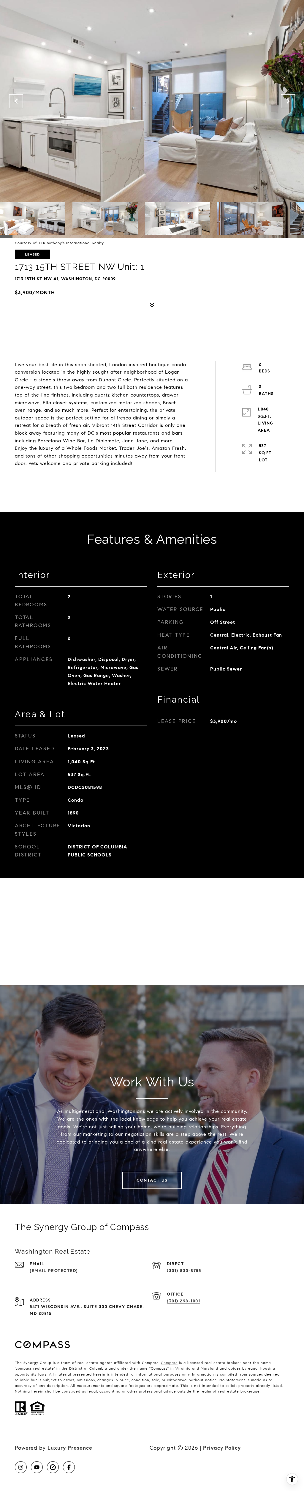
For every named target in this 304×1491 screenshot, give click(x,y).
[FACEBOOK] (69, 1467)
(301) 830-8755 (184, 1270)
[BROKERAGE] (53, 1467)
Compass (169, 1362)
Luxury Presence (70, 1448)
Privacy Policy (222, 1448)
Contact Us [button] (152, 1180)
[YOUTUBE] (37, 1467)
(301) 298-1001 (183, 1301)
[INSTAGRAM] (21, 1467)
